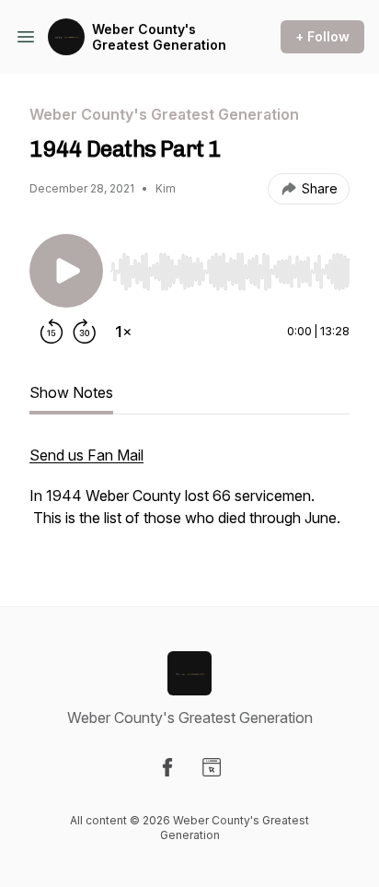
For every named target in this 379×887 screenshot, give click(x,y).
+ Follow (322, 36)
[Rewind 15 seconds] (51, 331)
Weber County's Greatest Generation (159, 37)
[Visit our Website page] (211, 767)
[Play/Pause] (66, 271)
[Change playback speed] (123, 331)
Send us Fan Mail (86, 455)
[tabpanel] (189, 495)
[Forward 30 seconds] (85, 331)
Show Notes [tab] (71, 392)
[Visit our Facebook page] (167, 767)
